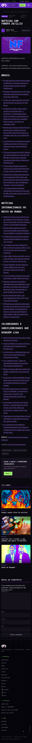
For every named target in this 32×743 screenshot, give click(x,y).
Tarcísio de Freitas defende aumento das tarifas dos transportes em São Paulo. (16, 102)
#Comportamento (6, 450)
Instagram (4, 727)
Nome (3, 612)
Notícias (4, 16)
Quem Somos (5, 704)
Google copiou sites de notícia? (14, 512)
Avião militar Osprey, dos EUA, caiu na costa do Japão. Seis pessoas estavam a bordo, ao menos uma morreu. (16, 258)
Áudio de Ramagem (8, 567)
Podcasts (4, 680)
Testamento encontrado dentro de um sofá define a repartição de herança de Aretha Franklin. (16, 418)
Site (2, 626)
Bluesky (3, 721)
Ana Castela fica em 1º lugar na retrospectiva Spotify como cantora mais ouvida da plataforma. (15, 363)
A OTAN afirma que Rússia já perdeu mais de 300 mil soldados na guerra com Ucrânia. (16, 239)
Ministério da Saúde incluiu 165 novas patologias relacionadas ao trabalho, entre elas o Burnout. (16, 94)
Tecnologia (5, 689)
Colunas (3, 663)
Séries (3, 683)
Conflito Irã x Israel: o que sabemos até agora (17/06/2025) (14, 540)
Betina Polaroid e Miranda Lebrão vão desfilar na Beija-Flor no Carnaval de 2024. (16, 371)
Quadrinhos (5, 660)
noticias (6, 11)
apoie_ (23, 5)
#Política (5, 453)
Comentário (5, 591)
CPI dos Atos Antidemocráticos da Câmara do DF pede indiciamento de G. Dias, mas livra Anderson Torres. (16, 168)
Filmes (3, 671)
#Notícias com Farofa (20, 450)
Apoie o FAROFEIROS (7, 707)
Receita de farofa (7, 713)
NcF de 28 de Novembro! (17, 444)
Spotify (3, 730)
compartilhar (26, 30)
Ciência (3, 695)
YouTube (3, 724)
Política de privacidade (9, 710)
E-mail (3, 619)
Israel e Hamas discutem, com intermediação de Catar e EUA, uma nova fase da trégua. (16, 298)
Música (3, 686)
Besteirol (4, 668)
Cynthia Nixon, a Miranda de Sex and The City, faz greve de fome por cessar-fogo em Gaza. (16, 354)
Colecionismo (5, 677)
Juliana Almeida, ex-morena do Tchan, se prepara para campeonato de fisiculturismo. (16, 346)
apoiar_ (8, 473)
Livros (3, 692)
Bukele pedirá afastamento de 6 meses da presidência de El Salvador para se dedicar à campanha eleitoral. (16, 230)
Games (3, 665)
